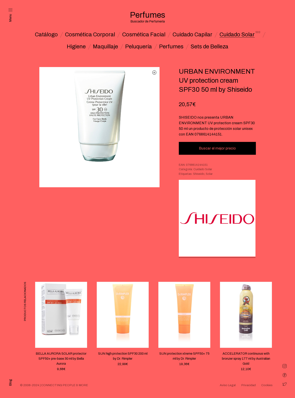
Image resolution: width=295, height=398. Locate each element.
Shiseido (198, 173)
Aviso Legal (228, 385)
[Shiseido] (217, 219)
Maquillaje (105, 47)
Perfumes (171, 47)
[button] (154, 72)
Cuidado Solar (237, 35)
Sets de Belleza (209, 47)
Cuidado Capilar (192, 35)
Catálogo (46, 35)
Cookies (267, 385)
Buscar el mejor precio (217, 148)
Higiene (76, 47)
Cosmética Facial (143, 35)
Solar (209, 173)
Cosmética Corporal (90, 35)
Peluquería (138, 47)
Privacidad (248, 385)
